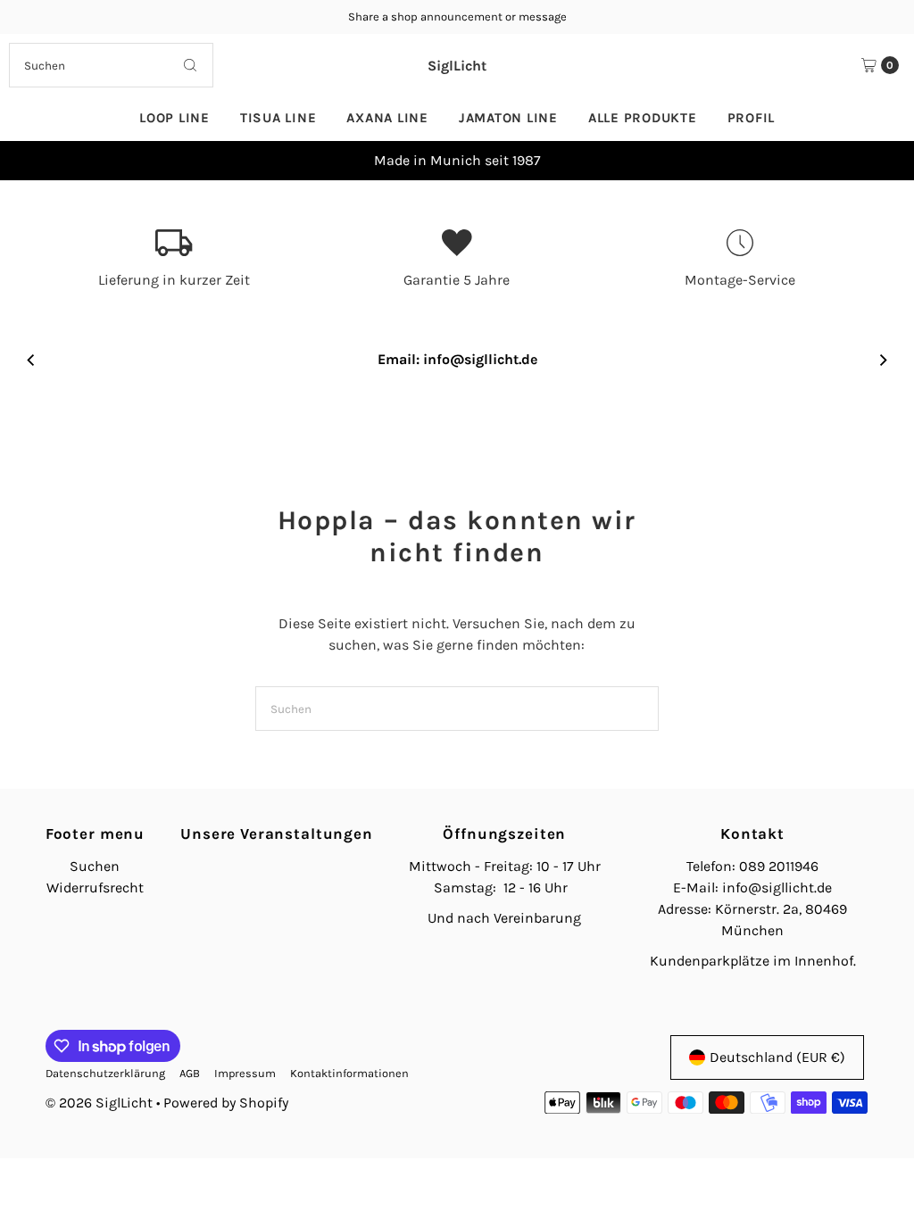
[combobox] (110, 65)
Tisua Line (278, 118)
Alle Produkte (642, 118)
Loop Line (174, 118)
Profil (751, 118)
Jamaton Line (508, 118)
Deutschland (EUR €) (777, 1057)
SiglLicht (457, 65)
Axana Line (387, 118)
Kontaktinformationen (349, 1073)
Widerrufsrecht (95, 887)
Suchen (95, 866)
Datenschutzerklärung (105, 1073)
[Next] (883, 161)
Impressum (245, 1073)
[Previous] (31, 161)
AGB (189, 1073)
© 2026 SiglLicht (99, 1102)
